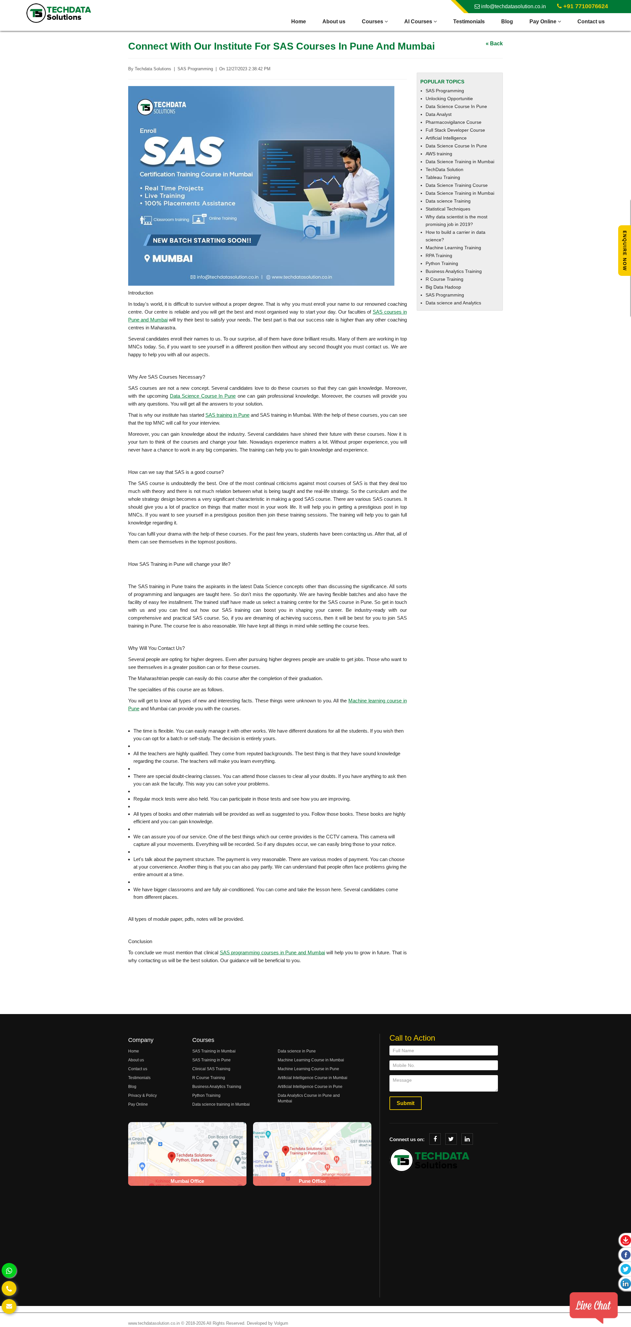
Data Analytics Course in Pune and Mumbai (309, 1098)
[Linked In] (467, 1139)
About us (333, 21)
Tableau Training (443, 177)
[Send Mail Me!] (9, 1306)
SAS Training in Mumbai (214, 1051)
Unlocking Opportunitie (449, 98)
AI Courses (418, 21)
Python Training (442, 263)
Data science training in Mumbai (221, 1104)
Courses (373, 21)
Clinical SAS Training (211, 1069)
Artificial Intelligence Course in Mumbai (312, 1077)
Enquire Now (624, 251)
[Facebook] (435, 1139)
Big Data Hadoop (443, 287)
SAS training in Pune (227, 415)
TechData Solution (444, 169)
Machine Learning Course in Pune (308, 1069)
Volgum (281, 1323)
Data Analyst (439, 114)
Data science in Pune (297, 1051)
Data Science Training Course (457, 185)
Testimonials (469, 21)
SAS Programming (445, 90)
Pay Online (543, 21)
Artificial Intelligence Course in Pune (310, 1086)
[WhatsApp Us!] (9, 1270)
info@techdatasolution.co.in (513, 6)
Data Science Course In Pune (203, 396)
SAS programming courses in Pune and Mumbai (272, 952)
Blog (507, 21)
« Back (494, 43)
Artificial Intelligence (446, 138)
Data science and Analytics (453, 302)
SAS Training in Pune (211, 1060)
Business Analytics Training (454, 271)
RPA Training (439, 255)
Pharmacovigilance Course (453, 122)
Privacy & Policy (142, 1095)
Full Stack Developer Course (455, 130)
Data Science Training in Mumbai (460, 161)
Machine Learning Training (453, 247)
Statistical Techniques (448, 208)
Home (298, 21)
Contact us (591, 21)
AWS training (439, 153)
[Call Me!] (9, 1288)
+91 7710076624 (585, 6)
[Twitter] (451, 1139)
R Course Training (444, 279)
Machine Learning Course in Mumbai (311, 1060)
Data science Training (448, 201)
